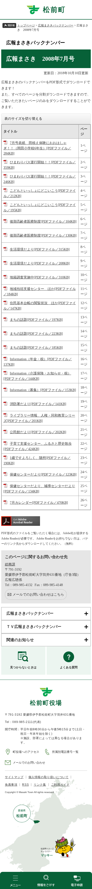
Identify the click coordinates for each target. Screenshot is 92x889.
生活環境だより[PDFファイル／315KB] (40, 249)
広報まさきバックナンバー (55, 25)
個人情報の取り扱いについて (48, 777)
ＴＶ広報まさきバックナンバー (33, 627)
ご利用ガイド (60, 784)
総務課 (10, 564)
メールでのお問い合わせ (29, 762)
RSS (25, 784)
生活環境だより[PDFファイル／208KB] (40, 263)
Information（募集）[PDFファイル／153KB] (43, 390)
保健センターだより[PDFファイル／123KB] (43, 474)
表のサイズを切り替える (23, 118)
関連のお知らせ (20, 640)
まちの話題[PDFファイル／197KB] (36, 320)
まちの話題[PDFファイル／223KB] (36, 334)
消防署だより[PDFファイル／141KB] (38, 404)
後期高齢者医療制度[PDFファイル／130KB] (43, 235)
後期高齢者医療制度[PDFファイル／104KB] (43, 221)
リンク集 (40, 784)
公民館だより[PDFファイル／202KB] (38, 432)
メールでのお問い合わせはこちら (38, 594)
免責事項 (11, 784)
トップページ (26, 25)
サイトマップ (14, 777)
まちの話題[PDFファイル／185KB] (36, 347)
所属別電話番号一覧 (65, 752)
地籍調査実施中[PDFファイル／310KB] (40, 277)
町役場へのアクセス (26, 752)
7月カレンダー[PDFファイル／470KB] (39, 503)
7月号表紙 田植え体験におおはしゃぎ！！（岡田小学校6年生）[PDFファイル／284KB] (37, 148)
